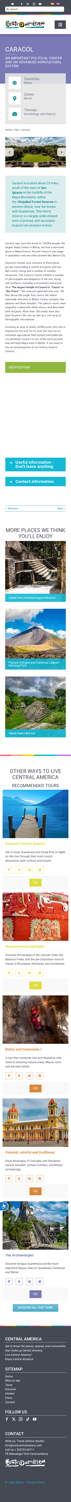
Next (60, 508)
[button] (9, 152)
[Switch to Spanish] (51, 4)
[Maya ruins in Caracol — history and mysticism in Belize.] (35, 152)
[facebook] (22, 4)
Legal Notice (16, 1482)
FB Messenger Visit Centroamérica (26, 1454)
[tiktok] (27, 1419)
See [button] (35, 882)
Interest (9, 1393)
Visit (16, 129)
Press (8, 1398)
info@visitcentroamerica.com (23, 1445)
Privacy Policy (36, 1482)
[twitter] (28, 4)
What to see (12, 1380)
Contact (10, 1402)
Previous (13, 508)
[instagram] (34, 4)
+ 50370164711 (24, 1449)
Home (8, 129)
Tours (8, 1385)
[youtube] (40, 4)
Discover (10, 1389)
